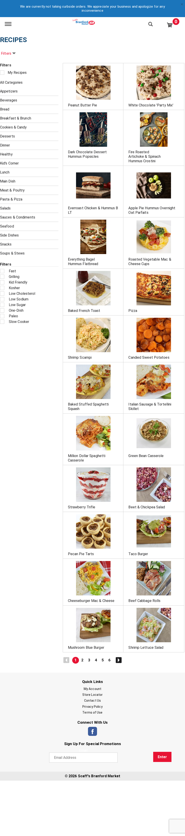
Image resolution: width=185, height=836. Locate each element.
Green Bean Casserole (146, 456)
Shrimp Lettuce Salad (145, 647)
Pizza (132, 311)
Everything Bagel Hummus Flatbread (83, 261)
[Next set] (118, 660)
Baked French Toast (84, 311)
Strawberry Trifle (81, 507)
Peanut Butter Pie (82, 105)
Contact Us (92, 700)
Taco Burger (138, 554)
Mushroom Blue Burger (86, 647)
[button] (75, 660)
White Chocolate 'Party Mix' (150, 105)
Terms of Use (92, 712)
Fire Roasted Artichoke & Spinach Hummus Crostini (144, 156)
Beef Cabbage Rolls (144, 601)
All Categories (11, 82)
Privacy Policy (92, 706)
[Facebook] (92, 731)
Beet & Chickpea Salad (146, 507)
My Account (92, 689)
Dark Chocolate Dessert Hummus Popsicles (87, 154)
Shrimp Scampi (80, 357)
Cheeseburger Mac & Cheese (91, 601)
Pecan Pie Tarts (81, 554)
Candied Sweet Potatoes (148, 357)
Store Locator (92, 694)
